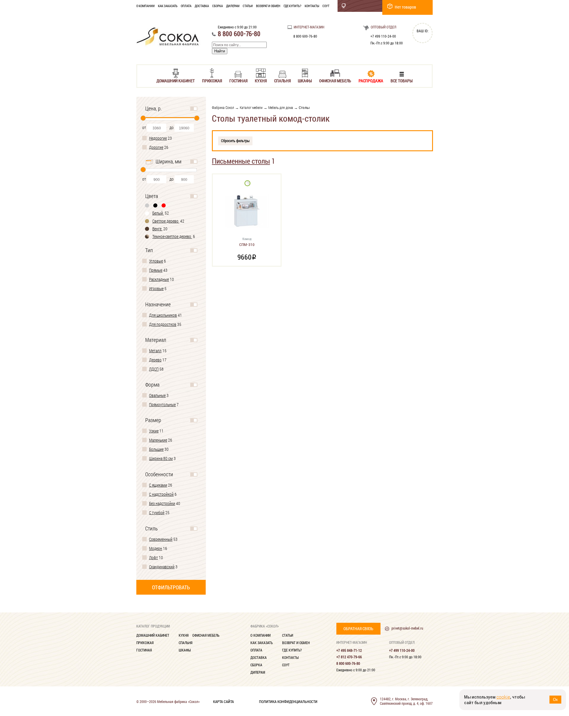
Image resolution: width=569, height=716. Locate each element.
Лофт (153, 557)
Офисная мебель (335, 80)
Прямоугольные (162, 404)
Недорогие (158, 138)
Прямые (155, 270)
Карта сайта (223, 701)
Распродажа (371, 80)
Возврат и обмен (268, 5)
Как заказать (168, 5)
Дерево (155, 360)
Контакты (312, 5)
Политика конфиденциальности (288, 701)
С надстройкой (161, 494)
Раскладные (159, 279)
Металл (155, 350)
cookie (503, 697)
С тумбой (156, 512)
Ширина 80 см (161, 458)
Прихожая (212, 80)
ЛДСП (154, 369)
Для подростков (162, 324)
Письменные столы (241, 161)
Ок (555, 699)
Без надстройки (162, 503)
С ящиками (158, 485)
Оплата (186, 5)
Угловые (156, 261)
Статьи (248, 5)
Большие (156, 449)
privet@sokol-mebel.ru (407, 628)
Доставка (202, 5)
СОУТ (325, 5)
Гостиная (238, 80)
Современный (160, 539)
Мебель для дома (280, 107)
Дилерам (232, 5)
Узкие (154, 431)
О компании (145, 5)
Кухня (261, 80)
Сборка (217, 5)
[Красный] (163, 205)
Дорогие (156, 147)
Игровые (156, 288)
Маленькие (158, 440)
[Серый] (147, 205)
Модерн (155, 548)
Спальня (282, 80)
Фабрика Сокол (223, 107)
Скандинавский (162, 566)
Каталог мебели (251, 107)
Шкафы (305, 80)
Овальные (157, 395)
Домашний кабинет (175, 80)
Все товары (402, 80)
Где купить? (292, 5)
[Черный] (155, 205)
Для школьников (163, 315)
